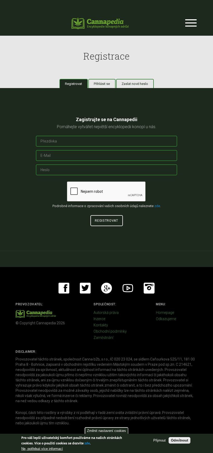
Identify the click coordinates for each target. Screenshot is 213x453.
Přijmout (159, 440)
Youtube (127, 288)
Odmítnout (179, 440)
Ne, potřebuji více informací (42, 449)
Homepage (165, 313)
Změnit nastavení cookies (106, 431)
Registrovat (76, 84)
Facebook (63, 288)
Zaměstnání (103, 338)
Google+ (106, 288)
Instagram (149, 288)
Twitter (85, 288)
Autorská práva (106, 313)
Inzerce (99, 319)
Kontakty (101, 325)
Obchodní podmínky (110, 331)
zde (87, 443)
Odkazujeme (166, 319)
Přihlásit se (102, 84)
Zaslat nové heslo (135, 84)
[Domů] (100, 23)
